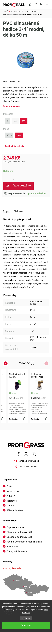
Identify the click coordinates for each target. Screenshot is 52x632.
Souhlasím (26, 625)
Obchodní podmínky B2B (19, 537)
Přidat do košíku (21, 185)
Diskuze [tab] (18, 211)
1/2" (15, 120)
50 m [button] (18, 135)
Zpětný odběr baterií (16, 551)
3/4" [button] (24, 120)
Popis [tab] (6, 211)
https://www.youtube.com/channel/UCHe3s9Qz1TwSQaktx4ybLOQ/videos (34, 454)
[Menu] (47, 4)
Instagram (26, 454)
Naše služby (12, 491)
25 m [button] (9, 135)
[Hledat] (36, 4)
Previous (6, 363)
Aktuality (10, 496)
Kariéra (10, 505)
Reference (11, 500)
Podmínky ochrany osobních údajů (24, 541)
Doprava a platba (15, 527)
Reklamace (12, 546)
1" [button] (8, 120)
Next (47, 363)
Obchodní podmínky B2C (19, 532)
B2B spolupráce (14, 510)
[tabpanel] (18, 396)
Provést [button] (14, 146)
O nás (9, 486)
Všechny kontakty (12, 568)
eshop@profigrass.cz (28, 461)
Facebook (18, 454)
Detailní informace (11, 106)
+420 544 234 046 (28, 466)
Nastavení (26, 618)
